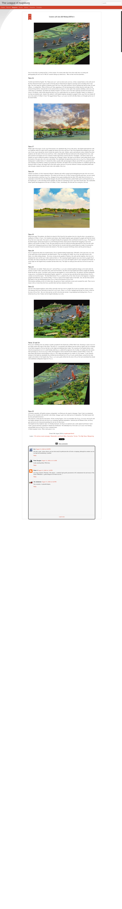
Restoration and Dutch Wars (59, 436)
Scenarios (70, 436)
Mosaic (21, 7)
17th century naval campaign (42, 436)
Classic (3, 7)
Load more (61, 516)
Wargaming (90, 436)
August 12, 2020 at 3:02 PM (49, 481)
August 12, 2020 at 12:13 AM (49, 460)
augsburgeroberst (69, 433)
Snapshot (32, 7)
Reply (34, 455)
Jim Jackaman (37, 481)
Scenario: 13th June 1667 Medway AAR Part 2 (61, 17)
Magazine (15, 7)
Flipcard (8, 7)
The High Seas (82, 436)
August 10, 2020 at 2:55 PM (43, 449)
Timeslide (39, 7)
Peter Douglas (37, 460)
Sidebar (26, 7)
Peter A (35, 470)
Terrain (76, 436)
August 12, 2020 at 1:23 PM (45, 470)
